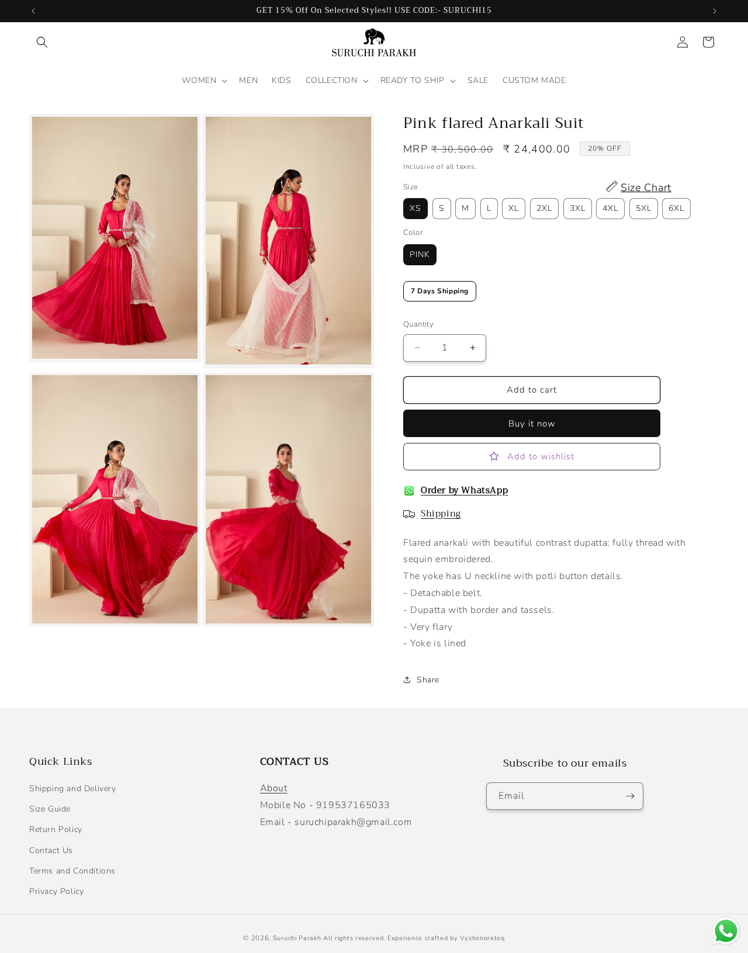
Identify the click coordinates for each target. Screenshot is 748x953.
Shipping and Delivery (72, 789)
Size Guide (50, 809)
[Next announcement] (715, 11)
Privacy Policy (56, 891)
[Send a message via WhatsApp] (726, 931)
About (274, 788)
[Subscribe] (630, 796)
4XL (610, 208)
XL (513, 208)
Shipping (441, 513)
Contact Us (51, 850)
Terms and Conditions (72, 870)
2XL (544, 208)
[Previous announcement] (33, 11)
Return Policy (55, 830)
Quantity (418, 324)
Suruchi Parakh (297, 938)
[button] (42, 42)
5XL (644, 208)
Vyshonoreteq (482, 938)
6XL (676, 208)
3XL (578, 208)
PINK (420, 254)
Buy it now (532, 423)
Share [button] (428, 679)
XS (415, 208)
